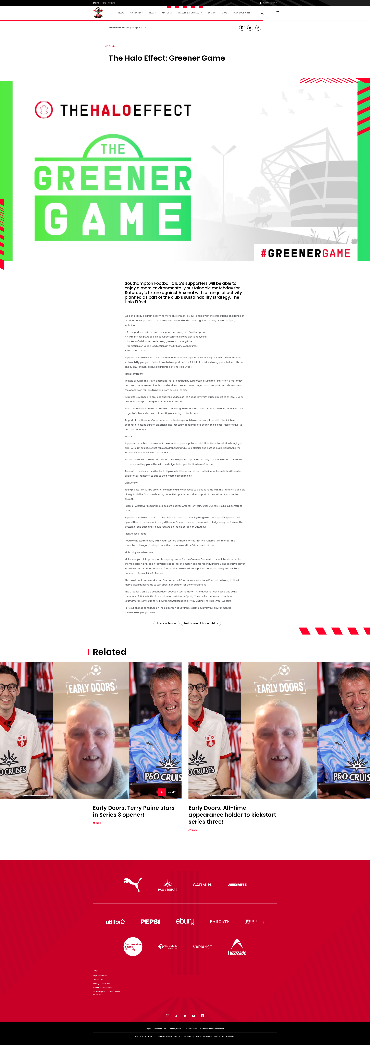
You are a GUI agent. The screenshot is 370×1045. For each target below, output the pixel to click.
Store (103, 3)
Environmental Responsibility (201, 623)
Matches (167, 12)
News (121, 12)
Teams (152, 12)
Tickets (111, 3)
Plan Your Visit (241, 12)
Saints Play (136, 12)
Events (211, 12)
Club (224, 12)
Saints (96, 3)
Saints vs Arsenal (166, 623)
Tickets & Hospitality (190, 12)
